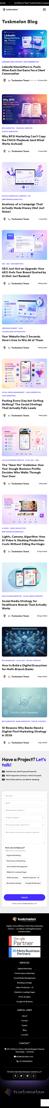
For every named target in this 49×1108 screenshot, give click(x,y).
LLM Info (24, 1035)
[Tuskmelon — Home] (10, 9)
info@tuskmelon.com (29, 903)
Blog (24, 1030)
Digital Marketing (14, 855)
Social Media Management (17, 866)
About (24, 1016)
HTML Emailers (12, 878)
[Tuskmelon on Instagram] (33, 1076)
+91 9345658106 (25, 1061)
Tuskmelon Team (20, 151)
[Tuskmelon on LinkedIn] (27, 1076)
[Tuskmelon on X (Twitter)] (21, 1076)
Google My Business (33, 883)
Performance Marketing (16, 861)
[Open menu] (44, 9)
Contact (24, 1020)
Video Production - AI (31, 878)
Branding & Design (14, 883)
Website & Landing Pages (17, 872)
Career (24, 1025)
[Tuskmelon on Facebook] (15, 1076)
